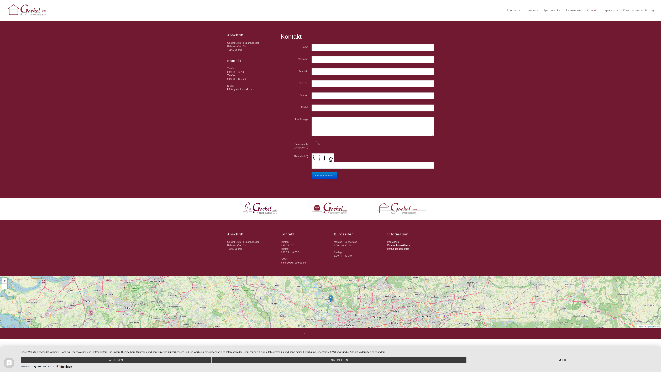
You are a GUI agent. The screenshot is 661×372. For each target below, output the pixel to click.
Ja (319, 144)
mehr (562, 360)
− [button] (5, 286)
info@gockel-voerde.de (240, 89)
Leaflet (640, 326)
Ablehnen (116, 360)
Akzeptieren (339, 360)
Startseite (513, 10)
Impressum (610, 10)
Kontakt (592, 10)
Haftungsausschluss (398, 248)
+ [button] (5, 281)
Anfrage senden (324, 175)
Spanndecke (551, 10)
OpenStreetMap (653, 326)
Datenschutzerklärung (638, 10)
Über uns (532, 10)
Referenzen (574, 10)
